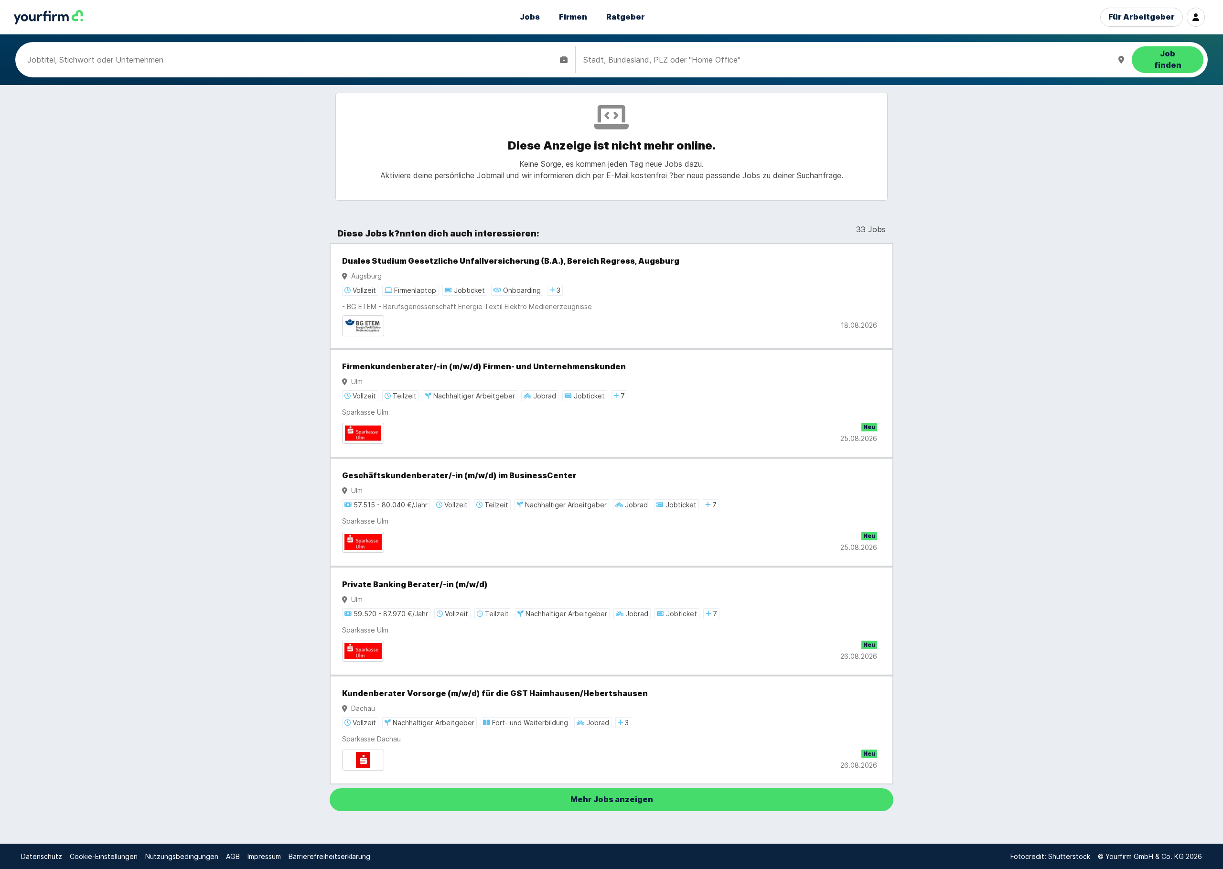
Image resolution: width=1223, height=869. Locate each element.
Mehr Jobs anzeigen (611, 799)
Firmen (573, 16)
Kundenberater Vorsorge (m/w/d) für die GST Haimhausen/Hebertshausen (495, 693)
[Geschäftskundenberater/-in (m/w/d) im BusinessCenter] (611, 512)
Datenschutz (41, 856)
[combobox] (291, 59)
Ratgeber (625, 16)
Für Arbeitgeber (1141, 16)
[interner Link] (48, 17)
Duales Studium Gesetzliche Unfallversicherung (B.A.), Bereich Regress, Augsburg (510, 261)
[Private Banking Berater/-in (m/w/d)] (611, 621)
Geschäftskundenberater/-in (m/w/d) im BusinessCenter (459, 475)
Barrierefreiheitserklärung (329, 856)
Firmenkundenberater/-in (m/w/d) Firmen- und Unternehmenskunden (484, 366)
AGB (233, 856)
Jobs (530, 16)
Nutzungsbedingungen (181, 856)
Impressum (264, 856)
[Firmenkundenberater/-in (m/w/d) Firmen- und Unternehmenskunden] (611, 403)
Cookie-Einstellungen (104, 856)
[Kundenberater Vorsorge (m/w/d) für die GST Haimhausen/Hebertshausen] (611, 729)
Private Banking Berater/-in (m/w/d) (415, 584)
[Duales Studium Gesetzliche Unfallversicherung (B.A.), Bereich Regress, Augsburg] (611, 296)
